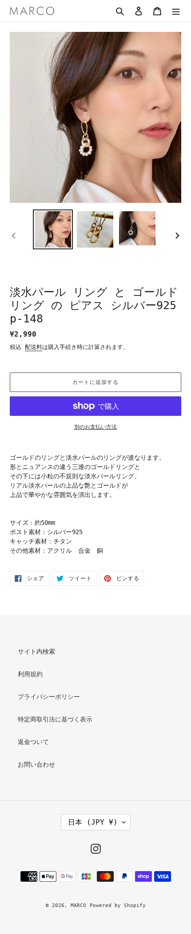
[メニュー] (176, 11)
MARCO (78, 905)
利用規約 (30, 674)
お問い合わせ (36, 764)
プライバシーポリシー (49, 696)
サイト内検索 (36, 651)
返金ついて (33, 741)
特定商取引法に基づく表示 (55, 719)
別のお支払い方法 (95, 427)
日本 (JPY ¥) (93, 822)
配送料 (33, 347)
